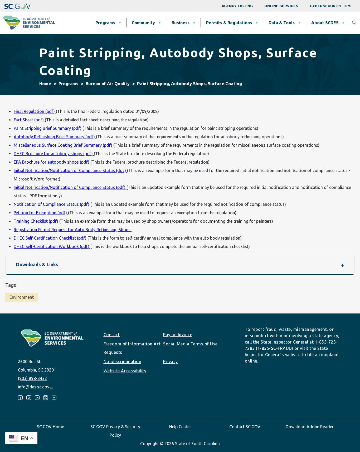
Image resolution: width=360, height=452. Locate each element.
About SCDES (325, 22)
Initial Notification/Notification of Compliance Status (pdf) (70, 187)
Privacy (170, 361)
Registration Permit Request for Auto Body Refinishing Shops (73, 229)
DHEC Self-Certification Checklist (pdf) (50, 238)
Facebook (20, 397)
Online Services (281, 6)
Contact (112, 334)
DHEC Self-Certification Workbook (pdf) (52, 246)
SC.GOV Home (50, 426)
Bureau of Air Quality (108, 83)
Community (143, 22)
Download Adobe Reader (310, 426)
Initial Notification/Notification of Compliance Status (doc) (70, 170)
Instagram (28, 397)
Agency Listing (237, 6)
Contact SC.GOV (244, 426)
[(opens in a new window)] (17, 6)
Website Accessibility (125, 370)
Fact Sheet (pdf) (29, 119)
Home (45, 83)
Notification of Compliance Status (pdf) (52, 204)
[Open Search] (354, 22)
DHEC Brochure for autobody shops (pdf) (54, 153)
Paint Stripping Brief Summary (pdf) (48, 128)
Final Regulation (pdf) (35, 111)
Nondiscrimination (123, 361)
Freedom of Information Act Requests (132, 348)
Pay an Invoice (177, 334)
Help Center (180, 426)
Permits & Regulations (229, 22)
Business (180, 22)
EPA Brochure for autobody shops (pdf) (52, 162)
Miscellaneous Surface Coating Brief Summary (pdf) (63, 145)
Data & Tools (282, 22)
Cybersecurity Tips (331, 6)
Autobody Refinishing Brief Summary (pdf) (55, 136)
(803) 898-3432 (32, 378)
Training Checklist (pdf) (36, 221)
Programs (105, 22)
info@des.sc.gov (33, 386)
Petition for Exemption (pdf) (41, 212)
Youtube (54, 397)
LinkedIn (37, 397)
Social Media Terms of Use (190, 343)
